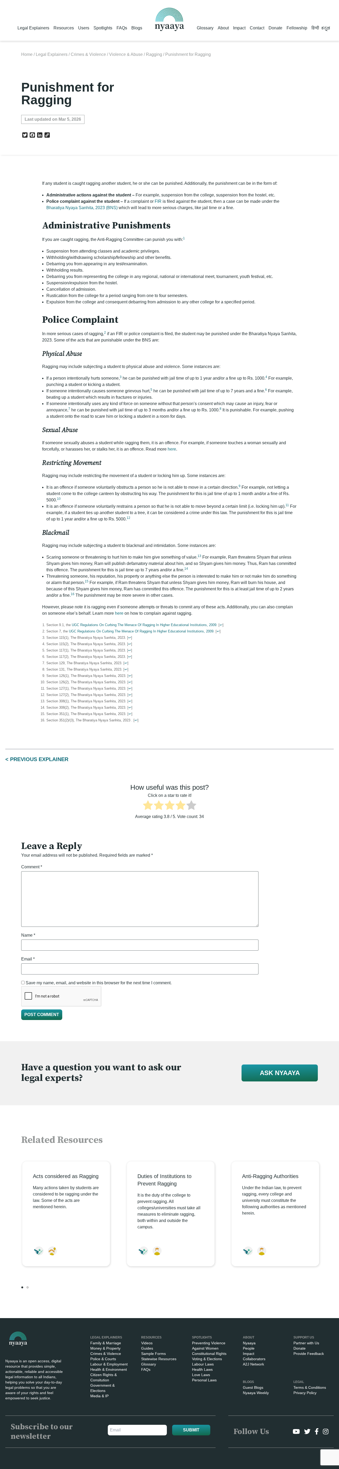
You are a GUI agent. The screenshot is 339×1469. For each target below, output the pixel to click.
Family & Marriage (105, 1343)
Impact (239, 28)
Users (83, 28)
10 (59, 499)
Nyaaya (249, 1343)
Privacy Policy (304, 1393)
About (223, 28)
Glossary (205, 28)
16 (72, 594)
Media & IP (99, 1396)
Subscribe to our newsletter (42, 1431)
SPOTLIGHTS (202, 1337)
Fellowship (297, 28)
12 (128, 518)
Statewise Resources (158, 1359)
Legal (298, 1382)
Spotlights (102, 28)
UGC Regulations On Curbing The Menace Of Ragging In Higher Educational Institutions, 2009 (144, 625)
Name (28, 935)
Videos (147, 1343)
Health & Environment (108, 1369)
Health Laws (202, 1369)
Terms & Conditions (309, 1387)
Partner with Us (306, 1343)
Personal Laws (204, 1380)
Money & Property (105, 1348)
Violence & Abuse (126, 54)
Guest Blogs (253, 1387)
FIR (159, 201)
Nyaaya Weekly (256, 1393)
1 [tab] (22, 1287)
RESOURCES (151, 1337)
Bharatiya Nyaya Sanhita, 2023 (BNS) (82, 207)
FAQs (122, 28)
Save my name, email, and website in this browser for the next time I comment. (99, 983)
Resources (63, 28)
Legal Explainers (33, 28)
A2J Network (253, 1364)
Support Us (303, 1337)
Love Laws (201, 1375)
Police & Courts (103, 1359)
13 (199, 556)
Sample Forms (153, 1353)
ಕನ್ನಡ (325, 28)
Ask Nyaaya (280, 1072)
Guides (147, 1348)
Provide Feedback (308, 1353)
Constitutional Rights (209, 1353)
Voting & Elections (207, 1359)
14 (186, 568)
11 (287, 505)
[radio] (148, 806)
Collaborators (254, 1359)
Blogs (136, 28)
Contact (257, 28)
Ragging (154, 54)
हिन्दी (315, 28)
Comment (31, 867)
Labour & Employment (109, 1364)
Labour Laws (203, 1364)
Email (28, 959)
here (172, 449)
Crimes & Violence (88, 54)
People (249, 1348)
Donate (275, 28)
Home (27, 54)
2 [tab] (27, 1287)
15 (86, 581)
